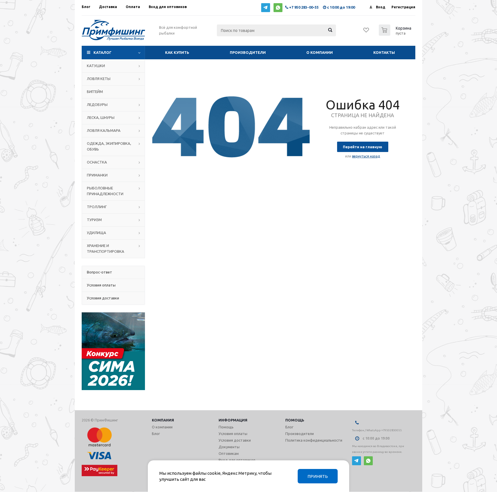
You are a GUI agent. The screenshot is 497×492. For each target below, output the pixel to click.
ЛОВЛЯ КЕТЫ (98, 79)
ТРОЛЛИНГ (97, 207)
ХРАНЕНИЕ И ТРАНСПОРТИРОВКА (105, 248)
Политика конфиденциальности (313, 440)
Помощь (294, 420)
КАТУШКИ (96, 66)
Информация (233, 420)
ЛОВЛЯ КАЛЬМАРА (104, 130)
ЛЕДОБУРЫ (97, 104)
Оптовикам (229, 453)
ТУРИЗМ (94, 220)
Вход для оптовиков (237, 460)
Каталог (102, 52)
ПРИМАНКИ (97, 175)
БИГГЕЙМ (95, 92)
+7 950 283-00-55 (304, 7)
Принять (317, 476)
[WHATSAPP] (278, 7)
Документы (229, 447)
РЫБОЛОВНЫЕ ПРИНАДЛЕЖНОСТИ (105, 191)
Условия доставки (235, 440)
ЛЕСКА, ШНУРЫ (100, 117)
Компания (163, 420)
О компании (319, 52)
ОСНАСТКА (97, 162)
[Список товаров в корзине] (396, 34)
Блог (156, 434)
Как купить (177, 52)
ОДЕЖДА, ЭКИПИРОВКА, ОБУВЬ (109, 146)
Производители (248, 52)
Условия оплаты (233, 434)
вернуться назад (366, 156)
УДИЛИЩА (96, 233)
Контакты (384, 52)
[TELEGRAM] (265, 7)
